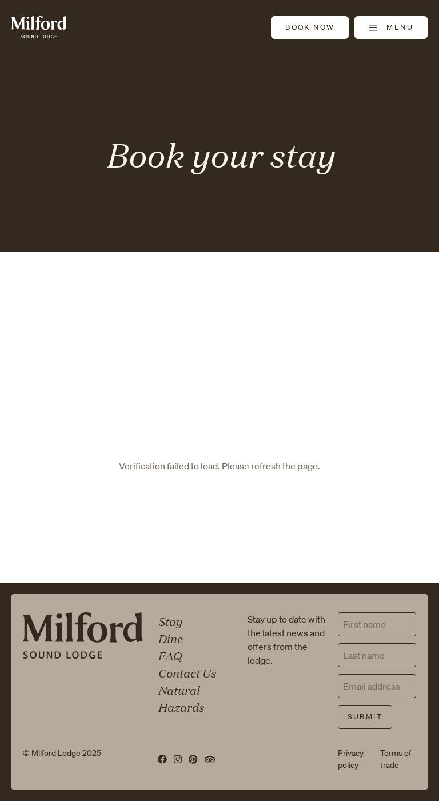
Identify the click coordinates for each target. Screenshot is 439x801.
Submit (365, 717)
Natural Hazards (180, 698)
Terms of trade (395, 759)
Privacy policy (351, 759)
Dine (170, 638)
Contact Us (186, 672)
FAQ (169, 655)
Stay (170, 620)
